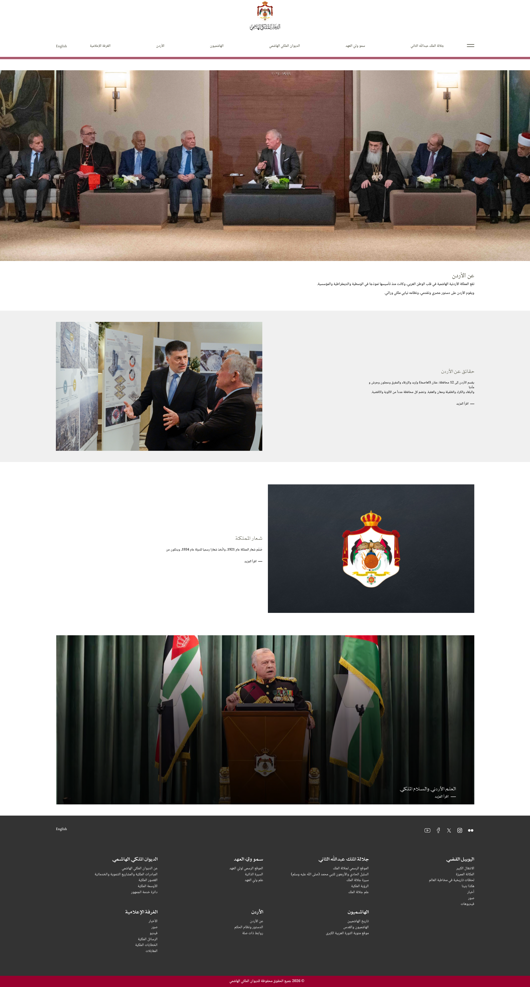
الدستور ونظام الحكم (248, 927)
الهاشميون (217, 46)
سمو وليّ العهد (355, 46)
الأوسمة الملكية (148, 886)
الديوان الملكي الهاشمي (284, 46)
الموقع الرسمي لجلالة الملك (351, 869)
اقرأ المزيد (462, 404)
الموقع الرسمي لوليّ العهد (246, 869)
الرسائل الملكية (148, 939)
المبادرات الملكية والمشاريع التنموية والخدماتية (126, 875)
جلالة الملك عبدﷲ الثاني (427, 46)
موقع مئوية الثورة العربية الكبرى (347, 933)
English (61, 46)
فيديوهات (467, 904)
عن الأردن (256, 921)
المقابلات (152, 951)
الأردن (160, 46)
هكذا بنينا (468, 886)
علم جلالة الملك (358, 892)
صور (471, 898)
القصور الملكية (148, 880)
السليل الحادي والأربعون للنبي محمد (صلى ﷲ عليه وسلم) (330, 875)
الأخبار (153, 921)
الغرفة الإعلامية (100, 46)
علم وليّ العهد (254, 880)
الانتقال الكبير (465, 869)
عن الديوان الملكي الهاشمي (140, 869)
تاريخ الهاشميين (358, 921)
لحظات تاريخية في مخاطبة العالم (451, 880)
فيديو (154, 933)
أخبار (470, 892)
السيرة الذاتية (254, 875)
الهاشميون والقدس (356, 927)
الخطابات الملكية (146, 945)
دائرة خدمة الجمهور (144, 892)
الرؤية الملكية (360, 886)
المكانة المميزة (465, 875)
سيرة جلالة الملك (357, 880)
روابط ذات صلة (252, 933)
